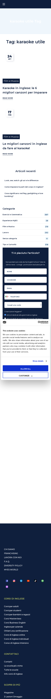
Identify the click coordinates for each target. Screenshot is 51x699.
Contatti (8, 662)
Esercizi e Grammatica (25, 214)
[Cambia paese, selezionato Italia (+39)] (7, 296)
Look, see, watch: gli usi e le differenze (21, 180)
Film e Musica (11, 81)
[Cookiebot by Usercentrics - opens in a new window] (38, 322)
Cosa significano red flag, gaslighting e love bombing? (24, 194)
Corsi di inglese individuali (16, 639)
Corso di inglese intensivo (16, 643)
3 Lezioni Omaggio (13, 697)
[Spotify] (43, 581)
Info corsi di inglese (13, 674)
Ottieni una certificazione (16, 631)
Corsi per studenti (12, 610)
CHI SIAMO (9, 549)
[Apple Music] (7, 587)
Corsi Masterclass (12, 619)
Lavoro (25, 232)
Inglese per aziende (13, 627)
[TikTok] (35, 581)
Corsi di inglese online (14, 635)
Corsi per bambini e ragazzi (17, 614)
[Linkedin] (21, 581)
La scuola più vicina (13, 666)
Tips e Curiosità (25, 244)
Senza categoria (25, 238)
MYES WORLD (11, 570)
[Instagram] (14, 581)
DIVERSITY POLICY (13, 565)
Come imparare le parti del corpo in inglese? (24, 187)
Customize (24, 376)
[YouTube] (28, 581)
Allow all (25, 369)
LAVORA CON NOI (13, 557)
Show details (38, 361)
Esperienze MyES (25, 220)
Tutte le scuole (11, 670)
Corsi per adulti (11, 606)
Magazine (9, 692)
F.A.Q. (7, 561)
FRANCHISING (11, 553)
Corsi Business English (15, 623)
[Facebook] (7, 581)
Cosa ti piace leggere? (13, 311)
